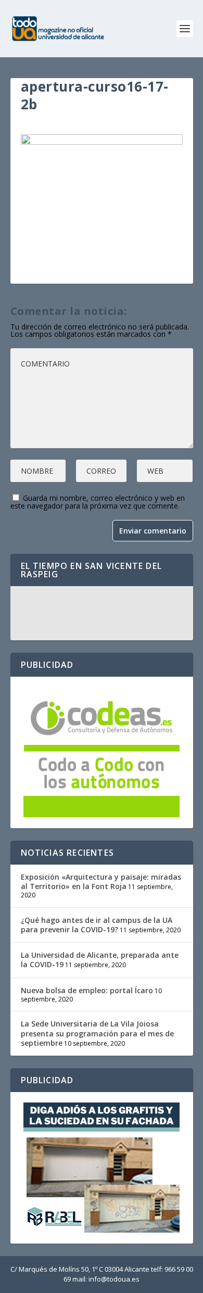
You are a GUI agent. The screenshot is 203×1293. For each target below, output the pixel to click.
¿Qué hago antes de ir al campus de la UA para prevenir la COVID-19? (96, 924)
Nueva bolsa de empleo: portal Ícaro (87, 990)
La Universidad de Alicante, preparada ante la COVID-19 (100, 959)
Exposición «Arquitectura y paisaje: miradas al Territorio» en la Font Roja (101, 881)
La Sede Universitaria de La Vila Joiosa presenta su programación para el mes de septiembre (97, 1033)
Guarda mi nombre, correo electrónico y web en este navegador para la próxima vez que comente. (97, 502)
